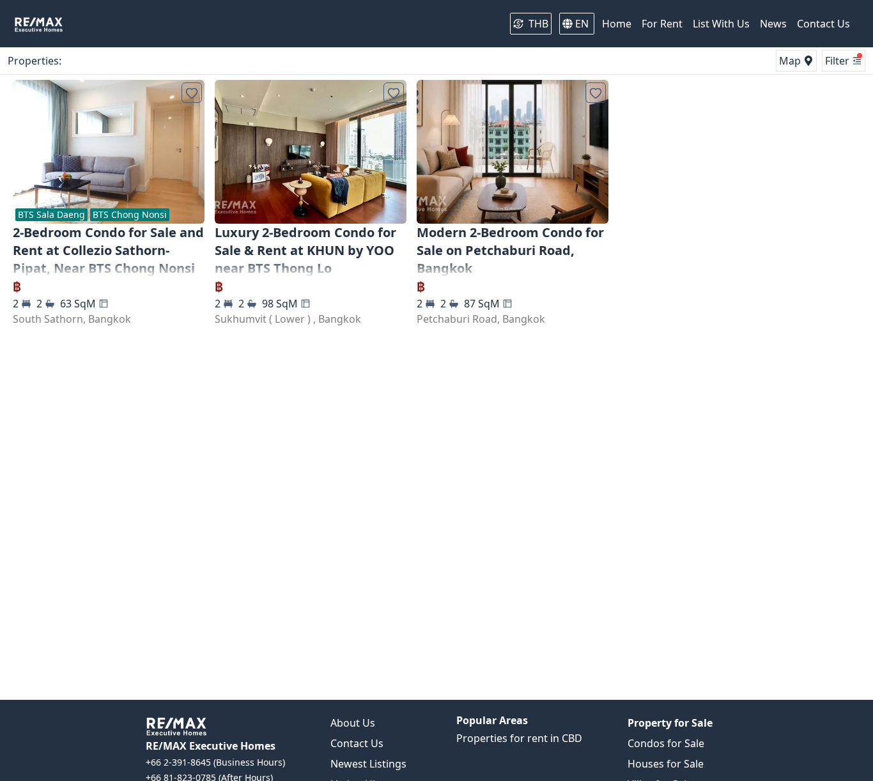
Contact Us (356, 743)
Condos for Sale (666, 743)
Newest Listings (368, 764)
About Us (352, 723)
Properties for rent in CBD (519, 738)
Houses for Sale (666, 764)
